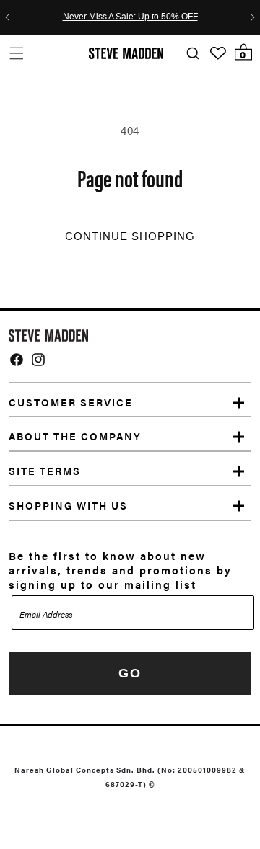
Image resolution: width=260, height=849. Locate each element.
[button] (16, 53)
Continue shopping (130, 236)
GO (130, 673)
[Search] (192, 53)
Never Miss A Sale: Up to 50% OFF (130, 17)
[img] (17, 360)
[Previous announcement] (7, 17)
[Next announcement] (253, 17)
